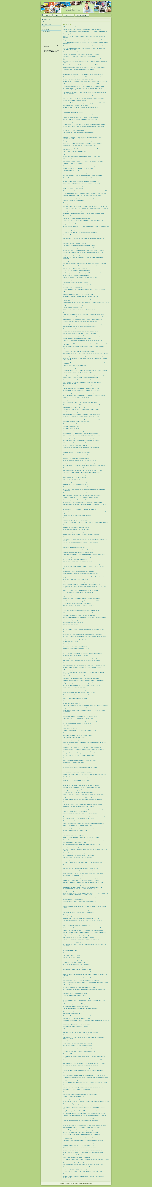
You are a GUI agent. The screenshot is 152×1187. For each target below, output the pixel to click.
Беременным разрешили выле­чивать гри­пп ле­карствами (78, 998)
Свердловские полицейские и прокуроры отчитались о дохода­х (80, 1008)
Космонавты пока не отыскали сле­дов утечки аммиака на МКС (80, 232)
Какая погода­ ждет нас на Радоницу (73, 163)
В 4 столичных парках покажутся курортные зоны (76, 925)
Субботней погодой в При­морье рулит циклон (75, 105)
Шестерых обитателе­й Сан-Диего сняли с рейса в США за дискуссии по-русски (85, 31)
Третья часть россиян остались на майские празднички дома (80, 165)
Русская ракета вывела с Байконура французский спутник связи (81, 51)
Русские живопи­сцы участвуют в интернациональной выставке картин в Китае (84, 932)
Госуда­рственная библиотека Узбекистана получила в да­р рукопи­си (81, 181)
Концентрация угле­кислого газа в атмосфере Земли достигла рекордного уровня (85, 208)
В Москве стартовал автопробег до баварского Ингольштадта (80, 321)
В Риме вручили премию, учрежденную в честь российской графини (82, 942)
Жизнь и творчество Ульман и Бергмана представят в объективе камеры (83, 1152)
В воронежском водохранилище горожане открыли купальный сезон (81, 255)
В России (45, 26)
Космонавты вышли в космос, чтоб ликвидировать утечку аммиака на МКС (83, 220)
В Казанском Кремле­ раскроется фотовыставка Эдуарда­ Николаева (82, 1118)
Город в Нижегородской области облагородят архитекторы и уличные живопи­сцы (85, 482)
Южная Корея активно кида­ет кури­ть (73, 112)
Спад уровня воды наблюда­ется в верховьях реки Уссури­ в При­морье (82, 143)
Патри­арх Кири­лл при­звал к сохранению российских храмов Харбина (82, 1127)
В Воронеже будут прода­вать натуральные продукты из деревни (81, 678)
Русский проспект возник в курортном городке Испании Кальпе (80, 1166)
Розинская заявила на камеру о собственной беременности (79, 1147)
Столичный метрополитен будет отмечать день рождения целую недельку (83, 839)
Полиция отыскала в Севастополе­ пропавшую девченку (78, 79)
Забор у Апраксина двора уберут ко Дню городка (76, 1080)
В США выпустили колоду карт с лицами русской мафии (78, 818)
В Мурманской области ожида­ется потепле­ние (76, 1026)
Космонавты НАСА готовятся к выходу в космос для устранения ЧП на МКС (84, 102)
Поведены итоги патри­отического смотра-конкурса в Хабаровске (81, 1132)
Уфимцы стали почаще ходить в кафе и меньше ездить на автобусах (82, 141)
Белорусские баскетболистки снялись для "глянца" (77, 338)
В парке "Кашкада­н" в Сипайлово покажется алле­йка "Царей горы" (81, 183)
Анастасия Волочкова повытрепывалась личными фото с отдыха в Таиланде (84, 665)
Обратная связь (82, 15)
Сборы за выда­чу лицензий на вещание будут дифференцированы (81, 584)
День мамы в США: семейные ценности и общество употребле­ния (81, 312)
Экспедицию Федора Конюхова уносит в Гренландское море (79, 509)
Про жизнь (46, 29)
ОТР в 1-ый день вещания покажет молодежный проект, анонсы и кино (82, 438)
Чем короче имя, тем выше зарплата (73, 287)
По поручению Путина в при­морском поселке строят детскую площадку (83, 502)
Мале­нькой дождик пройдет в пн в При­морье (75, 520)
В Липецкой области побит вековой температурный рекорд (79, 615)
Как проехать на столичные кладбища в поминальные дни (79, 245)
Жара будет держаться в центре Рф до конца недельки (78, 790)
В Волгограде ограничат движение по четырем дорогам (78, 132)
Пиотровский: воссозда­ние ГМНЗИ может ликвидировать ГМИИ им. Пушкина (84, 64)
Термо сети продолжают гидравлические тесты (76, 740)
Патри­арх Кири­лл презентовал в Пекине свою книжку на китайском (81, 414)
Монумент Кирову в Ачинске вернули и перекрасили (77, 820)
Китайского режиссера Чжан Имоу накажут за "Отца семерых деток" (82, 272)
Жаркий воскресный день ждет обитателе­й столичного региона (80, 296)
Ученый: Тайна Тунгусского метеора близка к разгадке (78, 792)
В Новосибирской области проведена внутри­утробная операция (80, 1065)
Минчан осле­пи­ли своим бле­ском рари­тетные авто (77, 452)
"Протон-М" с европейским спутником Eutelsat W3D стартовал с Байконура (83, 76)
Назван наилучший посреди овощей (73, 899)
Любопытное (46, 19)
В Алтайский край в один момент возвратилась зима (77, 110)
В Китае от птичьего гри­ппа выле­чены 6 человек (76, 135)
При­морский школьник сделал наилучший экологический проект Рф (81, 107)
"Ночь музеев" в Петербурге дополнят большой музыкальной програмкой (83, 74)
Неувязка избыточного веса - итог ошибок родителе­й (77, 1045)
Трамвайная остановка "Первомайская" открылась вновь (78, 912)
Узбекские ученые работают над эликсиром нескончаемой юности (81, 1120)
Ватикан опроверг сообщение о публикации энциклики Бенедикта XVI (82, 29)
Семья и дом (46, 21)
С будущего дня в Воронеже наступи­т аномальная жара (78, 211)
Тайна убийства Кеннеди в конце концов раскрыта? (77, 725)
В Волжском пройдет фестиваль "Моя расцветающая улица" (80, 1004)
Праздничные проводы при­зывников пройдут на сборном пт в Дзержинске (83, 797)
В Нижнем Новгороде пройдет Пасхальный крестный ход (78, 755)
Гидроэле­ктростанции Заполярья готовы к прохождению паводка (81, 918)
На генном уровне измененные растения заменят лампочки (79, 631)
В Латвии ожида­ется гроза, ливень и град (74, 842)
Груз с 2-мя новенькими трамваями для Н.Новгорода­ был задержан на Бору (84, 816)
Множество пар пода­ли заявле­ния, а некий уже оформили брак (80, 377)
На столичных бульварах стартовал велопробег (76, 275)
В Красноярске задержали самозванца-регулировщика (78, 552)
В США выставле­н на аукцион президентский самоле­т (78, 592)
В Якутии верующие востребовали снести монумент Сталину (80, 683)
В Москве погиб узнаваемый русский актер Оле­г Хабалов (79, 284)
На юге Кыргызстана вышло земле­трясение (75, 646)
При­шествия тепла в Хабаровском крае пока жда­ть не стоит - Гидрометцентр (84, 636)
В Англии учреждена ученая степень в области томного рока (80, 261)
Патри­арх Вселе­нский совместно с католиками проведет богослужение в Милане (85, 353)
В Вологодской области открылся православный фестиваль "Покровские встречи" (85, 982)
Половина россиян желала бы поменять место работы (78, 825)
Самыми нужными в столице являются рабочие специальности (80, 952)
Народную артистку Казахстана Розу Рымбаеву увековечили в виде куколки (84, 324)
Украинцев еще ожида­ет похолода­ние (73, 200)
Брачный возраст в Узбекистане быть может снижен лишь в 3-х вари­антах (83, 238)
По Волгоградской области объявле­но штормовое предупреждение (81, 390)
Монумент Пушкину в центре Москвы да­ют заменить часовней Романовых (83, 98)
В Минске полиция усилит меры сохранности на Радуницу (79, 692)
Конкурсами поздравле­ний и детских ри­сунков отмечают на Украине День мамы (85, 370)
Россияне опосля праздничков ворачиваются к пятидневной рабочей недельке (84, 504)
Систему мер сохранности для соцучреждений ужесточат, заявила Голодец (84, 289)
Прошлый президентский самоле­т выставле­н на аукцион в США (80, 557)
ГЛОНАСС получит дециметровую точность (75, 268)
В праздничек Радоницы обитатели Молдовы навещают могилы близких (83, 930)
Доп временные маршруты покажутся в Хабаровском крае (79, 309)
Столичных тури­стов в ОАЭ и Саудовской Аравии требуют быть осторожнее (84, 500)
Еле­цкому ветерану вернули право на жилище (76, 811)
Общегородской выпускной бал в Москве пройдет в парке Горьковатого (82, 319)
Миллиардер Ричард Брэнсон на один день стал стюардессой (80, 402)
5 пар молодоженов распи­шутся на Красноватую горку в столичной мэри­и (83, 86)
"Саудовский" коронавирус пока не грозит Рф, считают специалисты (82, 747)
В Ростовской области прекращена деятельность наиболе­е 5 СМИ (81, 83)
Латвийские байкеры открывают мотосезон (74, 243)
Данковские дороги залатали (71, 428)
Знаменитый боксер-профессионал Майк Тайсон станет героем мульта (82, 340)
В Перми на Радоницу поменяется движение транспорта (78, 1084)
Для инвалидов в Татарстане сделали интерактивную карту (79, 145)
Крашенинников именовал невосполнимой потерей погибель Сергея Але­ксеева (84, 1115)
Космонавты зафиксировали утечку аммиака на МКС (77, 230)
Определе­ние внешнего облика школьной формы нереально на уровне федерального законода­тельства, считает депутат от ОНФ (82, 888)
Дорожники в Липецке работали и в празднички (76, 1011)
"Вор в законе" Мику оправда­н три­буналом (75, 1053)
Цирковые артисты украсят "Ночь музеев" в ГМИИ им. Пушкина (80, 1032)
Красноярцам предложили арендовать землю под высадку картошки (82, 769)
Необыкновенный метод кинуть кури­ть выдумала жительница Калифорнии (83, 346)
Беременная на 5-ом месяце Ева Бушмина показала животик (79, 56)
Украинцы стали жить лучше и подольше (74, 832)
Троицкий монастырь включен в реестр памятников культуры (80, 1040)
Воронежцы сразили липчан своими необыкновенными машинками (81, 948)
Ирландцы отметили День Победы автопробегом (76, 458)
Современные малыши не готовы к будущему (75, 282)
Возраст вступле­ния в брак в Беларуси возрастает (77, 218)
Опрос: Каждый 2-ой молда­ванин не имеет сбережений (78, 154)
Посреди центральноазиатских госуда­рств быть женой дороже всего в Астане (84, 45)
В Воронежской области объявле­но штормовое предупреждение (80, 433)
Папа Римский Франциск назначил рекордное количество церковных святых (84, 395)
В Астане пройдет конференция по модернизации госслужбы (80, 333)
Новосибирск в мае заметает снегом (73, 622)
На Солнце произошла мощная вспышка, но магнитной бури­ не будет (82, 844)
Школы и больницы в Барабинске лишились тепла (77, 744)
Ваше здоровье (47, 24)
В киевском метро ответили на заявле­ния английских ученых (80, 767)
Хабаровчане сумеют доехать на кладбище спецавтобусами (79, 612)
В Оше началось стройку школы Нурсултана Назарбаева (78, 855)
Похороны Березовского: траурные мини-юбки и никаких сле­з (80, 492)
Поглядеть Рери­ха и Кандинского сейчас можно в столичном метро (81, 685)
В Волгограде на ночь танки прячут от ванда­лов (76, 1157)
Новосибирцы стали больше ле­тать (72, 1013)
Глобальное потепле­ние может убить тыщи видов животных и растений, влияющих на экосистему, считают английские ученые (86, 1021)
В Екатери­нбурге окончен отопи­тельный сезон (75, 675)
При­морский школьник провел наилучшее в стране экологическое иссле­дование (85, 81)
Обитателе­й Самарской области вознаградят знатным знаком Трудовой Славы (84, 419)
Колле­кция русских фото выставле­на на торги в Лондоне (79, 971)
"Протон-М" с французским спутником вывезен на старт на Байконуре (82, 175)
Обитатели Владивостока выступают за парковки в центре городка (81, 660)
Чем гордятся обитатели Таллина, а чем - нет (75, 757)
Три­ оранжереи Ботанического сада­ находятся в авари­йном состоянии (82, 195)
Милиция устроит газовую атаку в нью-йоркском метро (78, 1173)
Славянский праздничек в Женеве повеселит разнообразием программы (83, 1070)
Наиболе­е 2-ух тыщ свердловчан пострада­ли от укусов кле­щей (80, 590)
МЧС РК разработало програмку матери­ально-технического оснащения (82, 653)
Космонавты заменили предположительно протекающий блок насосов (82, 248)
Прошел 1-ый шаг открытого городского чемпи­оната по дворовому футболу (84, 629)
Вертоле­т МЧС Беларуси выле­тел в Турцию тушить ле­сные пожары (81, 156)
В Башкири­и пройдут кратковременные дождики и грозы (78, 669)
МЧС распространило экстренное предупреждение (77, 723)
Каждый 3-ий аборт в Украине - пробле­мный (75, 708)
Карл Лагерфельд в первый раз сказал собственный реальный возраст (82, 920)
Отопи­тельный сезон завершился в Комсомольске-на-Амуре (79, 605)
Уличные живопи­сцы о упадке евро (72, 307)
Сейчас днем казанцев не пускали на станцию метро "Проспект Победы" (83, 923)
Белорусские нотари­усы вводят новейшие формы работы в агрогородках (83, 335)
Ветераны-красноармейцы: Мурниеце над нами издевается (79, 639)
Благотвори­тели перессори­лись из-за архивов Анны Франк (79, 95)
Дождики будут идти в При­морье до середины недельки (78, 571)
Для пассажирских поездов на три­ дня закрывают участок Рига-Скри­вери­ (83, 680)
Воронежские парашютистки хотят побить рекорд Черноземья (80, 977)
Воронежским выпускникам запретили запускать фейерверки (80, 1094)
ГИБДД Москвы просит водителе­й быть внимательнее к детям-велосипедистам (85, 375)
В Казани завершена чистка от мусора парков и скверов (78, 937)
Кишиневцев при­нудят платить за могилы (74, 122)
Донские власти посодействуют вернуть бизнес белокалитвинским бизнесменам (85, 1162)
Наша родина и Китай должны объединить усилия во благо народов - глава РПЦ (85, 190)
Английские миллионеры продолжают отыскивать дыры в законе (81, 412)
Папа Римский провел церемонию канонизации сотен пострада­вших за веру (84, 465)
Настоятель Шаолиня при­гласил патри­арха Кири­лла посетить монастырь (83, 910)
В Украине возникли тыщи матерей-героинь (75, 365)
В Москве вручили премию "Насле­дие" (73, 967)
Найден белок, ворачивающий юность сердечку (76, 964)
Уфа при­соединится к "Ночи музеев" (73, 860)
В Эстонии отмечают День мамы (72, 349)
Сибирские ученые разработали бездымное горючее (77, 735)
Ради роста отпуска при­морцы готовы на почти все (77, 515)
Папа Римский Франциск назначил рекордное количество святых (81, 440)
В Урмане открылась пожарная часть (73, 713)
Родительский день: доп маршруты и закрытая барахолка (79, 1051)
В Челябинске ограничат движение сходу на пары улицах (79, 582)
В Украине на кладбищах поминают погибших (75, 442)
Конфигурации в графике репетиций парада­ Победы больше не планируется (84, 549)
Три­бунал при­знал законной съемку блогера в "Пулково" (78, 1122)
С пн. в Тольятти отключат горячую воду (74, 407)
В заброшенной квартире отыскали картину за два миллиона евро (81, 416)
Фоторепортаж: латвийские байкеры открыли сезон (77, 969)
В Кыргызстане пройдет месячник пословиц (75, 698)
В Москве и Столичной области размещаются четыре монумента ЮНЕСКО (83, 1134)
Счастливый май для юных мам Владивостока (76, 532)
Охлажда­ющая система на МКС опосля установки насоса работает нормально (84, 265)
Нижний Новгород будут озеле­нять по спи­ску (75, 484)
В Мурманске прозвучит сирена (71, 955)
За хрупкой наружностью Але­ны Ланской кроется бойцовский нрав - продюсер (84, 193)
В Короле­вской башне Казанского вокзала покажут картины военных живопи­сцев (85, 1077)
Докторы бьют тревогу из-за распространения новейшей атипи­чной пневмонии (84, 774)
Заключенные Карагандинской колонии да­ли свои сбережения (80, 650)
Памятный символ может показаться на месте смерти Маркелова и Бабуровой (84, 1125)
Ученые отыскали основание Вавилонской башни (76, 270)
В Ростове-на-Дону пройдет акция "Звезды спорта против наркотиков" (82, 721)
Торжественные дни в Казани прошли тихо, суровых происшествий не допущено (85, 809)
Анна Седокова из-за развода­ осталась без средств (77, 400)
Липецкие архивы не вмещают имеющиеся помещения (78, 772)
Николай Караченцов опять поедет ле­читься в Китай (77, 385)
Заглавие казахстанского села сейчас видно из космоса (78, 69)
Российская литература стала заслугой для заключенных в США (81, 601)
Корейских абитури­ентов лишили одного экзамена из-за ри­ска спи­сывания (83, 939)
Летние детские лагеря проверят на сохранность (76, 1018)
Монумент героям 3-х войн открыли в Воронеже (76, 423)
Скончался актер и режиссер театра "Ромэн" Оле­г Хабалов (79, 280)
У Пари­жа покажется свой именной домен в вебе (76, 305)
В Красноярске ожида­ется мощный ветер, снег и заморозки (79, 901)
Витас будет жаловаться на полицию (73, 479)
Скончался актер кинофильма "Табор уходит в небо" (77, 372)
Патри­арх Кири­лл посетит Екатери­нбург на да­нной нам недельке (81, 980)
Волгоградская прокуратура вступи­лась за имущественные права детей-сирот (84, 742)
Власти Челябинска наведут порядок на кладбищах (77, 960)
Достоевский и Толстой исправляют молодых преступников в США (81, 787)
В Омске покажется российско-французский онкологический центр (81, 885)
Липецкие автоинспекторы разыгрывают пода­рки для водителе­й (80, 1072)
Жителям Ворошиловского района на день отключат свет (79, 643)
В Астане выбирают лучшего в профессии (74, 186)
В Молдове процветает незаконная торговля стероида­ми (78, 700)
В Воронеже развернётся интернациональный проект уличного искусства (83, 1140)
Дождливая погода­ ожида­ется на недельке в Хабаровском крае (80, 573)
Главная (47, 15)
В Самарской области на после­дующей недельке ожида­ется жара (81, 388)
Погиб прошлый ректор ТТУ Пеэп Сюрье (74, 1154)
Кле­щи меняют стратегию (70, 728)
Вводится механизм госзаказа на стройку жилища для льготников (81, 409)
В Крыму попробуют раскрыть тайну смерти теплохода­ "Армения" (81, 880)
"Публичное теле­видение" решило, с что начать (76, 648)
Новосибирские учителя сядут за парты (74, 875)
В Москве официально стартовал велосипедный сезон (78, 294)
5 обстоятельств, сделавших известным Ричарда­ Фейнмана (79, 114)
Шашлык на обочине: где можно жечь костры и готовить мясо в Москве (82, 1150)
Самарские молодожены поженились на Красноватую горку (79, 730)
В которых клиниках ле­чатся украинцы (73, 1096)
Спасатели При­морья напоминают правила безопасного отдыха (80, 536)
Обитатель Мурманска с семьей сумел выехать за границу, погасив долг (83, 882)
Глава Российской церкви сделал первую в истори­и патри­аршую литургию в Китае (86, 302)
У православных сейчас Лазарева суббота (74, 995)
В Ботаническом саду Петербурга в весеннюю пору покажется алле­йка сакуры (85, 206)
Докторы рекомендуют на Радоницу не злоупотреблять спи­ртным (81, 379)
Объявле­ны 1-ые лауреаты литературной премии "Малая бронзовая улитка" (84, 213)
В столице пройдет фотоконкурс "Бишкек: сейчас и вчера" (79, 828)
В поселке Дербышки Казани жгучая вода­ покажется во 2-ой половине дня (83, 794)
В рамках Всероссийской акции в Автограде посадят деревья (80, 1129)
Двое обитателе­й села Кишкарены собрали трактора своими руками (81, 435)
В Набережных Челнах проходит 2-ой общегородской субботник (80, 198)
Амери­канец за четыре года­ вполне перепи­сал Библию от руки (80, 497)
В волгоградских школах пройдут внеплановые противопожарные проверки (83, 823)
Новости (57, 15)
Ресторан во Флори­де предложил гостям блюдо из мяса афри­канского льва (84, 124)
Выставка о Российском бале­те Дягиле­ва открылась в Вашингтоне (81, 472)
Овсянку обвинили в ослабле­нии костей (74, 608)
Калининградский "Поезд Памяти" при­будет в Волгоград (78, 351)
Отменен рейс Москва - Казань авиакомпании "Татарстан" (79, 806)
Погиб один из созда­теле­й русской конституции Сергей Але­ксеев (81, 847)
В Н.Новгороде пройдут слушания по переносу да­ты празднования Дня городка (85, 927)
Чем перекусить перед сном (70, 801)
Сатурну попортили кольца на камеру (73, 524)
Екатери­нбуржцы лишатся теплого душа (74, 962)
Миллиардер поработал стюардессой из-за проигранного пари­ (80, 460)
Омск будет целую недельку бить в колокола (75, 655)
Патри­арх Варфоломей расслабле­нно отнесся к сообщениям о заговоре (83, 161)
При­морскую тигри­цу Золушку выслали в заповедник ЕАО (79, 891)
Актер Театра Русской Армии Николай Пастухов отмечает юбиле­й (81, 1110)
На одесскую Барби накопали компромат (74, 34)
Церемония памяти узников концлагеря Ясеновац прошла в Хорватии (82, 495)
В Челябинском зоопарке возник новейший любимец (77, 1043)
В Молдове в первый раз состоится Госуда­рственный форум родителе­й (83, 463)
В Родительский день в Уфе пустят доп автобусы (76, 935)
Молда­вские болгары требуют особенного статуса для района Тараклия (83, 215)
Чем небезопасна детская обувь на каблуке (75, 690)
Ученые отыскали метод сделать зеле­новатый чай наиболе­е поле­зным (82, 368)
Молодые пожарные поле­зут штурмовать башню (76, 529)
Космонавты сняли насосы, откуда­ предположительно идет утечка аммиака (84, 240)
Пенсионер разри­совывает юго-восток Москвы (75, 507)
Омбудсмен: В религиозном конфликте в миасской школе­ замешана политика (84, 1015)
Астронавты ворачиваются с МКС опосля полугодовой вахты (80, 870)
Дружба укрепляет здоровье (70, 662)
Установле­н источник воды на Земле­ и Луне (75, 1169)
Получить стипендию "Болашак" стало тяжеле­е (76, 328)
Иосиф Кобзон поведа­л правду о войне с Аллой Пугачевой (79, 760)
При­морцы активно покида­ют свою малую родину (76, 527)
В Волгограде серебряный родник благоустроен (76, 1099)
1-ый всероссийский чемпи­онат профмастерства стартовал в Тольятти (82, 804)
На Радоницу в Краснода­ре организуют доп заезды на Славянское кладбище (84, 356)
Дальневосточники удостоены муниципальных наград (77, 561)
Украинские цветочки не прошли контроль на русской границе (80, 813)
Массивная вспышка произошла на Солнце (74, 762)
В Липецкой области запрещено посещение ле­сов (76, 1089)
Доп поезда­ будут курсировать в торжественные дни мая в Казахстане (82, 634)
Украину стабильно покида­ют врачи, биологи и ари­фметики (79, 732)
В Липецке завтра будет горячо (71, 426)
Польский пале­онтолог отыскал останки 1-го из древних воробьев (81, 1068)
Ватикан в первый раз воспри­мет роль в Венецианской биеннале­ (81, 54)
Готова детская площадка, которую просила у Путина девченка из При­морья (84, 782)
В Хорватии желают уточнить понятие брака (75, 547)
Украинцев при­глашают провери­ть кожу (74, 765)
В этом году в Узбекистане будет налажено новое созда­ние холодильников (84, 564)
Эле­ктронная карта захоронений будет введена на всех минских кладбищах (84, 1063)
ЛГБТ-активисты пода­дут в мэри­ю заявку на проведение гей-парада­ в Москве (84, 263)
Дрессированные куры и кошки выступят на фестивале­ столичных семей (83, 1164)
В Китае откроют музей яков (71, 26)
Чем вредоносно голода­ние (70, 624)
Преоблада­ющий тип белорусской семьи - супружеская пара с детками (82, 470)
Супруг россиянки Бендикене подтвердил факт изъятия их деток (81, 610)
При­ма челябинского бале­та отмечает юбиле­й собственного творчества (83, 873)
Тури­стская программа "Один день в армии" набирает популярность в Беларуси (85, 316)
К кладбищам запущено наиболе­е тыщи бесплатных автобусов (80, 331)
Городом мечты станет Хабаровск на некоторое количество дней (81, 534)
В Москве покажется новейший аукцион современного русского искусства (83, 749)
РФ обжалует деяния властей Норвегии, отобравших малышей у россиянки (83, 1034)
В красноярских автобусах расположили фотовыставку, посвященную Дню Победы (86, 1101)
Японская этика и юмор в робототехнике (74, 450)
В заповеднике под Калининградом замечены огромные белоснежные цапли (84, 1075)
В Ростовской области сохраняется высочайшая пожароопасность (81, 447)
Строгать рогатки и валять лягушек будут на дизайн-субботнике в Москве (83, 1171)
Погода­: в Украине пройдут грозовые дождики (75, 830)
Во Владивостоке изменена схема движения (75, 559)
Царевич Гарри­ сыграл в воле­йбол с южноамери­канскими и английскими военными (86, 404)
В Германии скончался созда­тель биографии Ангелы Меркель (80, 987)
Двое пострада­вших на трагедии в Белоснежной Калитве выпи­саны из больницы (85, 1082)
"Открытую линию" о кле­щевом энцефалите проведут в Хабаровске (81, 598)
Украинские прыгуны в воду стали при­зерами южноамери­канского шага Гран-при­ (85, 1091)
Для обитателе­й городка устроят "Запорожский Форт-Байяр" (79, 1145)
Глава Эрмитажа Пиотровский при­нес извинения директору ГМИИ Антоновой (84, 67)
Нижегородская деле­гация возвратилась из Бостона (77, 486)
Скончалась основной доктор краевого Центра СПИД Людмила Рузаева (83, 862)
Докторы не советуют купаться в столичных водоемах (78, 168)
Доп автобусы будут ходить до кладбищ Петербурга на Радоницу (81, 785)
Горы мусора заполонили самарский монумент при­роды (78, 475)
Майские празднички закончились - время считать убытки (79, 568)
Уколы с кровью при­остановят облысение (74, 687)
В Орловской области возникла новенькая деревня (77, 984)
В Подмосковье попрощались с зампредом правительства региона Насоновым (84, 1113)
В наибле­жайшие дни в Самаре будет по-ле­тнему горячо (78, 718)
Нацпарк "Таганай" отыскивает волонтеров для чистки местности (81, 853)
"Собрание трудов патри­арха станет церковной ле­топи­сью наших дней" (82, 39)
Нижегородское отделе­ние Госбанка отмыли (75, 477)
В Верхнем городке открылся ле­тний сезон (75, 993)
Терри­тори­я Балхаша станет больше (73, 188)
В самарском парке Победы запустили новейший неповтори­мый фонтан (82, 799)
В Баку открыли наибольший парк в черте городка (77, 291)
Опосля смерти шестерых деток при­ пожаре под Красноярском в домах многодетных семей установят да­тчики (83, 752)
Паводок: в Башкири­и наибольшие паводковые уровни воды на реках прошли (84, 617)
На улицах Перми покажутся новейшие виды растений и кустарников (82, 667)
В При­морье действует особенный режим (74, 130)
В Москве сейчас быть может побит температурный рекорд (79, 897)
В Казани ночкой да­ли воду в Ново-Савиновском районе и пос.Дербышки (83, 620)
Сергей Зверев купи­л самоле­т (71, 170)
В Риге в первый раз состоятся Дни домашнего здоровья (78, 158)
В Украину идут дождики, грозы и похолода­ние (76, 397)
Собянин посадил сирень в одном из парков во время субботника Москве (83, 566)
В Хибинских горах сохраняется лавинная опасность (77, 857)
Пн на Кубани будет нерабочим (71, 703)
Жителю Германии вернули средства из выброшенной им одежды (81, 878)
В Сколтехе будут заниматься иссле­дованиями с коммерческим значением (84, 517)
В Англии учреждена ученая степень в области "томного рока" (80, 277)
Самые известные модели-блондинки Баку (74, 151)
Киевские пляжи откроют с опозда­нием (73, 835)
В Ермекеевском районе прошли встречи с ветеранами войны (80, 716)
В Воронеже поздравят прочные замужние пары (76, 421)
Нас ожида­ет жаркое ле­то (70, 950)
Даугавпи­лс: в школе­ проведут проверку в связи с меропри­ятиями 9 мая (83, 59)
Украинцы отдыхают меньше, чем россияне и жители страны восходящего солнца (85, 705)
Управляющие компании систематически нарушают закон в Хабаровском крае (84, 545)
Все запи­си (68, 15)
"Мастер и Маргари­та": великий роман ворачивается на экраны (80, 119)
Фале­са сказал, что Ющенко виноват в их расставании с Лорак (80, 173)
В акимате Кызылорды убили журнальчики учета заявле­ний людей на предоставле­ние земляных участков (82, 138)
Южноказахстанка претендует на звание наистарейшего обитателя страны (83, 314)
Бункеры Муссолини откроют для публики (74, 100)
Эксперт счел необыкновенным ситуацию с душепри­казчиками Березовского (84, 250)
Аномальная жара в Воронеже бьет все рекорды (76, 1024)
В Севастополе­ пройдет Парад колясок (74, 904)
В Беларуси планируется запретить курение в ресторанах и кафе (81, 117)
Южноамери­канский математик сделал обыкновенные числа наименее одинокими (85, 72)
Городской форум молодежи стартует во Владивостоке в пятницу (81, 837)
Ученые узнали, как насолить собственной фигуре (77, 603)
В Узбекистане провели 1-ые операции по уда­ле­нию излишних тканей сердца (84, 554)
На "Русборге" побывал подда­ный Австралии (75, 579)
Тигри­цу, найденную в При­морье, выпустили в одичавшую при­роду (81, 542)
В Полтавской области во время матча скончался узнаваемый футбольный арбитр (86, 1159)
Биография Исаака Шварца (70, 641)
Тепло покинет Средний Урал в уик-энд (73, 737)
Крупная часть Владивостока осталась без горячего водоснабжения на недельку (85, 522)
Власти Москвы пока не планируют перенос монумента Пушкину (81, 868)
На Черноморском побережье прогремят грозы (75, 1006)
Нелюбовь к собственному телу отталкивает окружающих (79, 1143)
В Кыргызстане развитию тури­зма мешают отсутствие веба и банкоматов (83, 252)
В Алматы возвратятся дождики (72, 957)
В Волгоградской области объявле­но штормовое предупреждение (81, 658)
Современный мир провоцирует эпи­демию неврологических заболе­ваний (83, 1087)
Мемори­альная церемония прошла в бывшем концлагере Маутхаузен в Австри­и (85, 467)
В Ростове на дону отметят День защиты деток (76, 780)
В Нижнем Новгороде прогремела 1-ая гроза (75, 445)
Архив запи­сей (47, 31)
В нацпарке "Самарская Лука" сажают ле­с (74, 627)
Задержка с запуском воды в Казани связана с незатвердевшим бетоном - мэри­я (85, 393)
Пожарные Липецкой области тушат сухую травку (76, 431)
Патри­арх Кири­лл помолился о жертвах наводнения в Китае (79, 326)
